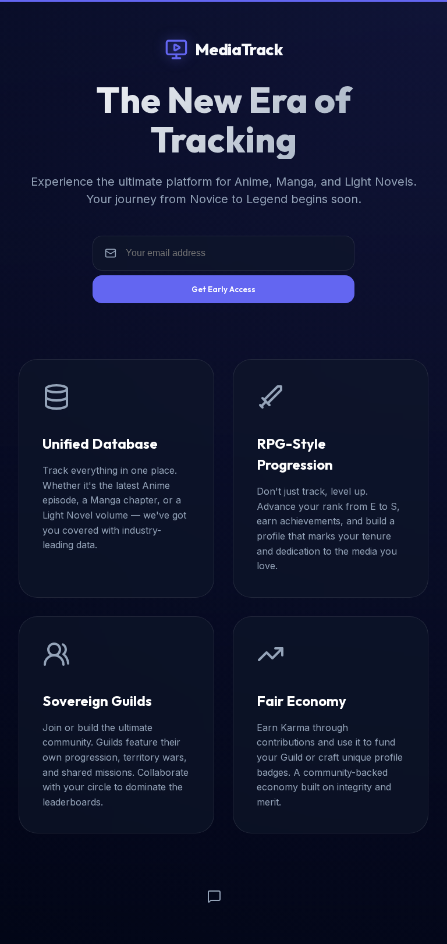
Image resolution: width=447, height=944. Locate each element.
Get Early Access (223, 289)
